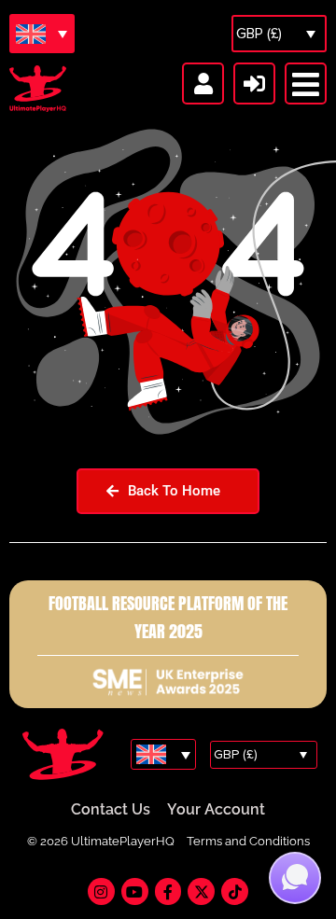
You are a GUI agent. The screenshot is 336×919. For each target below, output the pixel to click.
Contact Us (110, 809)
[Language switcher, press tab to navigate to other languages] (42, 33)
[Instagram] (101, 891)
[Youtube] (134, 891)
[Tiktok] (234, 891)
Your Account (216, 809)
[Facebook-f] (168, 891)
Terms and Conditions (248, 841)
